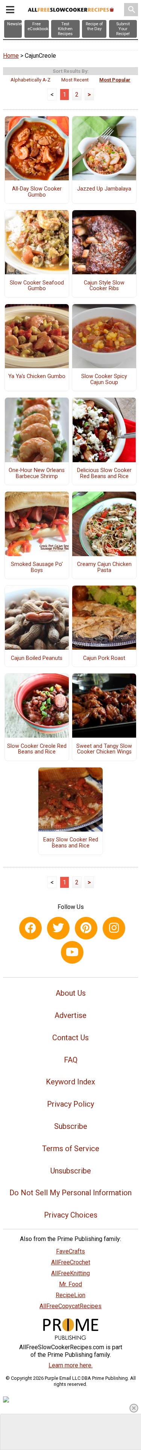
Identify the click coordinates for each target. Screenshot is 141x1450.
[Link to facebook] (30, 928)
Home (11, 55)
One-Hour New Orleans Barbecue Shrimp (37, 473)
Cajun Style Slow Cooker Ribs (104, 286)
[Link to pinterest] (86, 928)
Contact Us (70, 1037)
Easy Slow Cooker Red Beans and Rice (70, 843)
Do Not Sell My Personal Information (70, 1192)
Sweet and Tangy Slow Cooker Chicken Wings (104, 749)
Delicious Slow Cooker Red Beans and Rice (104, 473)
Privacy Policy (70, 1104)
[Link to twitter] (58, 928)
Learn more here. (70, 1365)
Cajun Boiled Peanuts (36, 658)
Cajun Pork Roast (104, 658)
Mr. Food (70, 1284)
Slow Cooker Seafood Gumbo (37, 286)
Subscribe (70, 1126)
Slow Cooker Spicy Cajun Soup (104, 380)
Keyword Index (70, 1081)
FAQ (70, 1059)
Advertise (70, 1015)
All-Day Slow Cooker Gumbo (37, 192)
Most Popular (114, 80)
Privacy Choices (70, 1214)
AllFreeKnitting (70, 1273)
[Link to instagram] (114, 928)
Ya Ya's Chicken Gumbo (36, 377)
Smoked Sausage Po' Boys (37, 567)
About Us (71, 993)
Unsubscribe (70, 1170)
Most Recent (75, 80)
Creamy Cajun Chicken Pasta (104, 567)
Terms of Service (70, 1148)
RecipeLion (70, 1295)
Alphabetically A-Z (30, 80)
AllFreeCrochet (70, 1262)
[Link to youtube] (72, 952)
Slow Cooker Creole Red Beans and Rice (37, 749)
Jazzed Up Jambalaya (104, 189)
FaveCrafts (70, 1251)
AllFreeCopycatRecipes (70, 1306)
